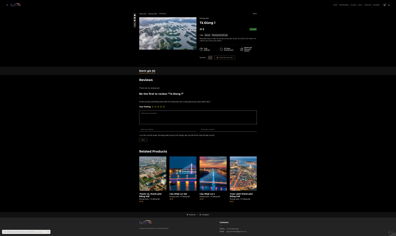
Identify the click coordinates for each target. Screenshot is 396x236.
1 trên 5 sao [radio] (153, 107)
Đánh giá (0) (147, 70)
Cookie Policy (39, 232)
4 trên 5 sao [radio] (161, 107)
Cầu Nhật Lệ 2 (207, 194)
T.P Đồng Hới (155, 199)
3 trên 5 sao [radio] (158, 107)
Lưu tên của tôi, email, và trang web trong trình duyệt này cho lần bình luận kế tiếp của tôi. (177, 135)
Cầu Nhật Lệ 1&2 (178, 194)
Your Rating (145, 107)
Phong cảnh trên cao (219, 35)
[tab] (147, 71)
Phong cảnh (152, 14)
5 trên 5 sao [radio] (164, 107)
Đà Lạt (207, 35)
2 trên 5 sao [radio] (155, 107)
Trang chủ (142, 14)
